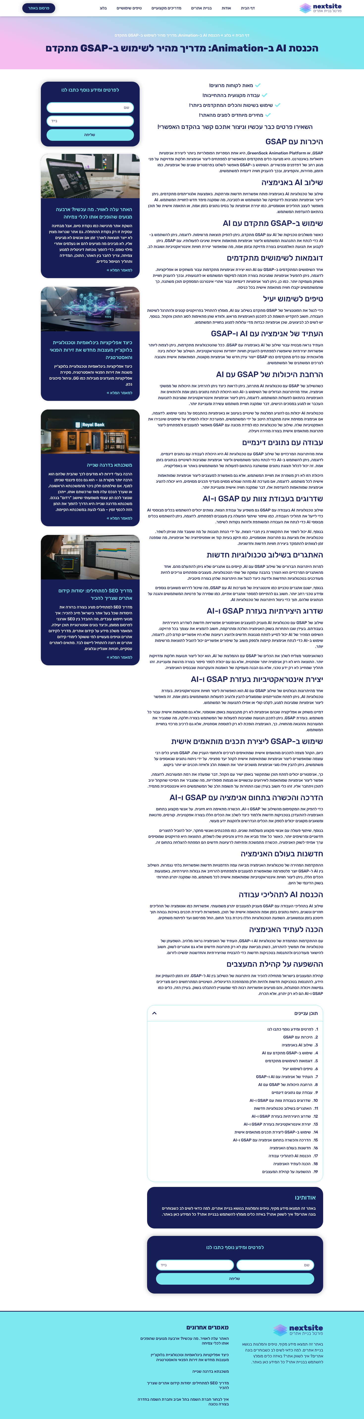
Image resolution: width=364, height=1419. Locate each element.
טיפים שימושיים (129, 8)
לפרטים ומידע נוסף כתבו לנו (290, 1029)
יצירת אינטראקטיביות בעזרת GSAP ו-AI (277, 1124)
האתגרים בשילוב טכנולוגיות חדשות (283, 1108)
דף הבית (248, 8)
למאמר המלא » (119, 270)
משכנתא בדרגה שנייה (109, 465)
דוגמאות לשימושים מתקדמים (288, 1060)
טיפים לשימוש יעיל (297, 1068)
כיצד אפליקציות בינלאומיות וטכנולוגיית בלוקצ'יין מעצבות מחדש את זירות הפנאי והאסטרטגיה (91, 349)
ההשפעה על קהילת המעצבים (286, 1171)
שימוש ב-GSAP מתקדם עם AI (287, 1053)
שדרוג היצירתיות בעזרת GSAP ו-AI (281, 1116)
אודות (226, 8)
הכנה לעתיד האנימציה (292, 1163)
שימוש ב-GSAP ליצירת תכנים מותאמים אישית (272, 1132)
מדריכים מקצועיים (166, 8)
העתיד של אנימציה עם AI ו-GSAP (284, 1076)
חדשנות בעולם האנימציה (290, 1148)
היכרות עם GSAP (297, 1037)
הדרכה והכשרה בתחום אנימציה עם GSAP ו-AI (272, 1140)
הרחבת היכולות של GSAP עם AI (285, 1084)
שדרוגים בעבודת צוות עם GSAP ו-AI (280, 1100)
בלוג (103, 8)
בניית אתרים (201, 8)
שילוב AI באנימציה (297, 1045)
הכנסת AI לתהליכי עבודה (290, 1156)
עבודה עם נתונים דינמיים (292, 1092)
